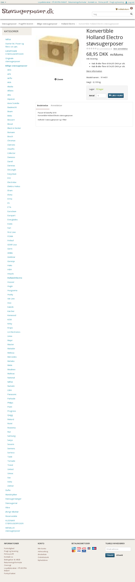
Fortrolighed (9, 548)
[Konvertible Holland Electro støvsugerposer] (59, 51)
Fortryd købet (9, 573)
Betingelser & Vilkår (12, 559)
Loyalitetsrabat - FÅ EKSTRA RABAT (52, 2)
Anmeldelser (56, 105)
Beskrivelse (42, 105)
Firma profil (103, 2)
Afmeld (119, 555)
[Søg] (131, 14)
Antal (92, 95)
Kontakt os (92, 2)
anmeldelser (104, 49)
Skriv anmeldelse (120, 49)
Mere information (94, 71)
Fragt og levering (117, 2)
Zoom (60, 79)
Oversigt (7, 565)
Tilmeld (110, 555)
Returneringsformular (77, 2)
